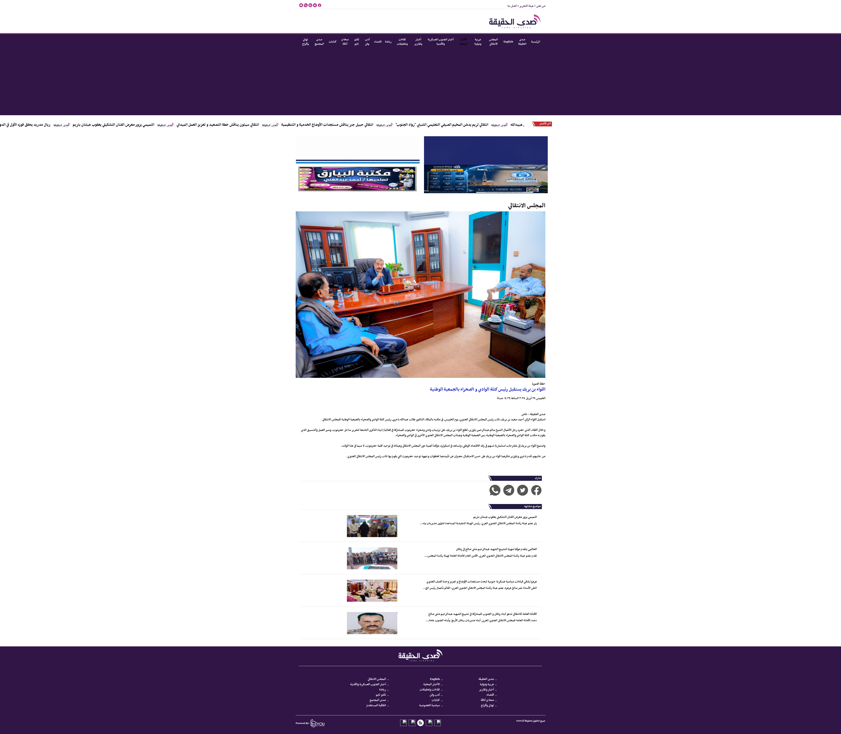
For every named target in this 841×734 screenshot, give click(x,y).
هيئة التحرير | (525, 6)
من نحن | (539, 6)
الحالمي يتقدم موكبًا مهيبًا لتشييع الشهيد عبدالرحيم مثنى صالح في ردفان (496, 549)
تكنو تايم (356, 41)
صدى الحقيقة (522, 41)
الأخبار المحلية (463, 41)
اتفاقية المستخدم (376, 705)
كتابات (333, 41)
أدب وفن (367, 41)
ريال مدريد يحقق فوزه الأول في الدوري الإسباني (72, 125)
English (508, 41)
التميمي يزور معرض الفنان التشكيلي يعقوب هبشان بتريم (169, 125)
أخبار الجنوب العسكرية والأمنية (441, 41)
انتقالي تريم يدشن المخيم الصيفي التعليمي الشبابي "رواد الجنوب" (497, 125)
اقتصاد (378, 41)
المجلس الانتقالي (493, 41)
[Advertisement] (420, 82)
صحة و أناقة (345, 41)
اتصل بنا (512, 6)
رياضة (388, 41)
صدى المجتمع (319, 41)
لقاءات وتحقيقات (402, 41)
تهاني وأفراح (305, 41)
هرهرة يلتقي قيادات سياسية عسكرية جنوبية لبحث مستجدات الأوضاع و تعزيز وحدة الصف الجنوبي (481, 581)
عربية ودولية (478, 41)
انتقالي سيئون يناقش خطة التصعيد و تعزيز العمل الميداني (273, 125)
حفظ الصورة (538, 383)
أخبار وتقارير (418, 41)
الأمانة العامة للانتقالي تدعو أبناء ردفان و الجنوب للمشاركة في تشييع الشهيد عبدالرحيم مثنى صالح (482, 614)
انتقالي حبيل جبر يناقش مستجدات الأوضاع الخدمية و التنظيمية (383, 125)
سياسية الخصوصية (429, 705)
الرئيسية (535, 41)
